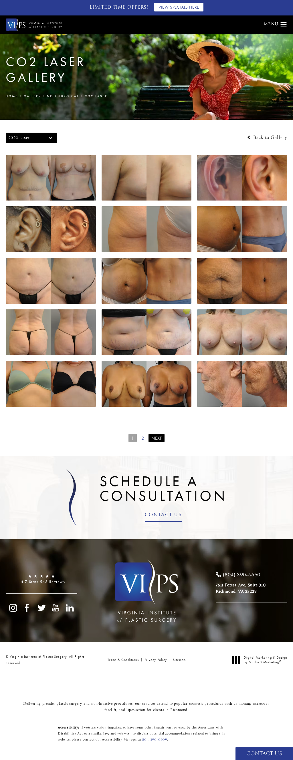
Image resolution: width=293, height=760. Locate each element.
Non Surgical (63, 96)
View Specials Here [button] (179, 7)
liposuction (135, 710)
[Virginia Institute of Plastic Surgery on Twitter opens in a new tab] (41, 608)
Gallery (32, 96)
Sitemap (179, 659)
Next (156, 438)
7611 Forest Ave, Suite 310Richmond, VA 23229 (241, 588)
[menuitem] (13, 608)
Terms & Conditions (123, 659)
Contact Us (163, 515)
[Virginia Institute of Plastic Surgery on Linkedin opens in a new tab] (70, 608)
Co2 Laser (96, 96)
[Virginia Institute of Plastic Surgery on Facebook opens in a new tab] (27, 608)
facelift (110, 710)
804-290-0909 (154, 739)
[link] (41, 579)
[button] (284, 24)
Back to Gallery (269, 137)
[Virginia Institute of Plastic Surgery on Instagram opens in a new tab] (13, 608)
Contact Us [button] (264, 754)
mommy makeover (254, 704)
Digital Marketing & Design (265, 659)
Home (12, 96)
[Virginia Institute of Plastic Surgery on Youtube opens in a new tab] (56, 608)
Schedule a (163, 488)
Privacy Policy (155, 659)
